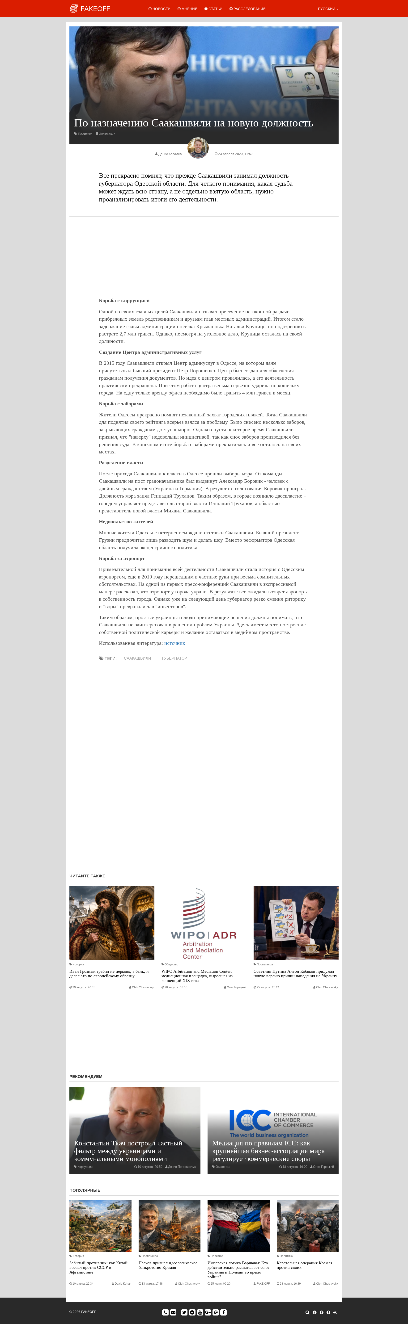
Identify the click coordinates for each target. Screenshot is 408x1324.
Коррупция (85, 1167)
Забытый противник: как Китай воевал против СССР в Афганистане (98, 1268)
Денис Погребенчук (182, 1167)
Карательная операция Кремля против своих (304, 1265)
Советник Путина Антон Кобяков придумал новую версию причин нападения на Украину (295, 973)
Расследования (249, 9)
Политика (85, 134)
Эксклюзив (107, 134)
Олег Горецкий (236, 987)
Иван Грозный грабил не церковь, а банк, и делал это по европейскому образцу (109, 973)
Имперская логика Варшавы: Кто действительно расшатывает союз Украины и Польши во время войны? (238, 1270)
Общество (171, 964)
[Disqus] (204, 807)
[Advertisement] (204, 257)
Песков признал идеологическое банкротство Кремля (168, 1265)
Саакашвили (137, 658)
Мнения (189, 9)
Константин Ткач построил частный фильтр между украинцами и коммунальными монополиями (128, 1150)
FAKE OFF (263, 1283)
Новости (161, 9)
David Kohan (123, 1283)
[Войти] (335, 1312)
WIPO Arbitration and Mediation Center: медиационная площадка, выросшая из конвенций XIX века (197, 976)
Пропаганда (265, 964)
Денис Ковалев (170, 154)
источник (174, 643)
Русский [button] (327, 9)
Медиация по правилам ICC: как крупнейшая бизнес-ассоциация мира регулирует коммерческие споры (268, 1150)
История (78, 964)
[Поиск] (307, 1312)
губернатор (174, 658)
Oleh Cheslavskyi (143, 987)
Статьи (215, 9)
